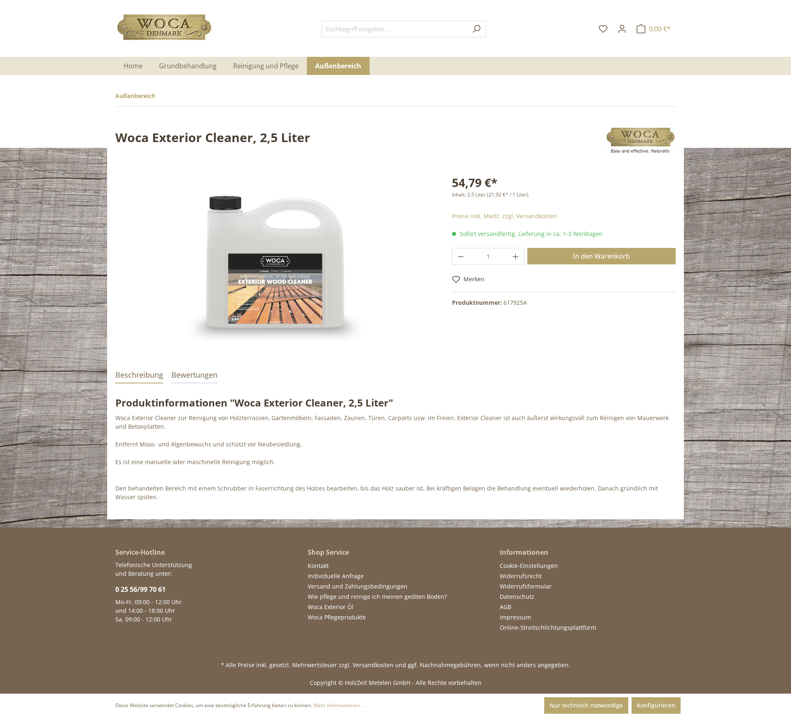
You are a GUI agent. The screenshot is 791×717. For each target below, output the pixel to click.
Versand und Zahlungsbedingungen (357, 586)
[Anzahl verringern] (460, 256)
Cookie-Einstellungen (529, 566)
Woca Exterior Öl (330, 607)
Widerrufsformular (526, 586)
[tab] (139, 375)
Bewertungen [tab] (194, 375)
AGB (505, 607)
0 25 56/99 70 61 (140, 589)
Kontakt (318, 566)
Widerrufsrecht (521, 576)
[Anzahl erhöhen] (515, 256)
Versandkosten (373, 665)
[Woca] (640, 139)
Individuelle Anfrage (336, 576)
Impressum (515, 617)
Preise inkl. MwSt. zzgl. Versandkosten (504, 216)
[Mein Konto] (622, 29)
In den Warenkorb (601, 256)
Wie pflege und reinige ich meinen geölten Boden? (377, 596)
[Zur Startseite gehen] (164, 27)
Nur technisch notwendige (586, 705)
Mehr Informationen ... (339, 705)
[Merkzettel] (603, 29)
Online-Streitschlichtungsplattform (548, 627)
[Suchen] (476, 29)
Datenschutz (517, 596)
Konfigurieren (656, 705)
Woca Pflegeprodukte (337, 617)
